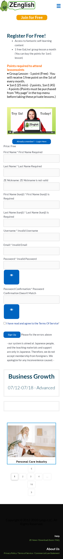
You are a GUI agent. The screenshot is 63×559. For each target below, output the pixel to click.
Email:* (8, 244)
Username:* (10, 230)
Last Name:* (11, 166)
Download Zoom (46, 540)
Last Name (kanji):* (15, 212)
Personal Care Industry (31, 461)
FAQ (57, 540)
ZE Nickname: (12, 180)
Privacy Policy (10, 553)
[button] (31, 17)
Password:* (10, 258)
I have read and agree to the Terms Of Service (32, 323)
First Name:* (11, 152)
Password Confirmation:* (18, 288)
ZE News (33, 540)
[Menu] (58, 5)
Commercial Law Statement (47, 553)
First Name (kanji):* (15, 194)
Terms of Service (25, 553)
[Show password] (11, 277)
